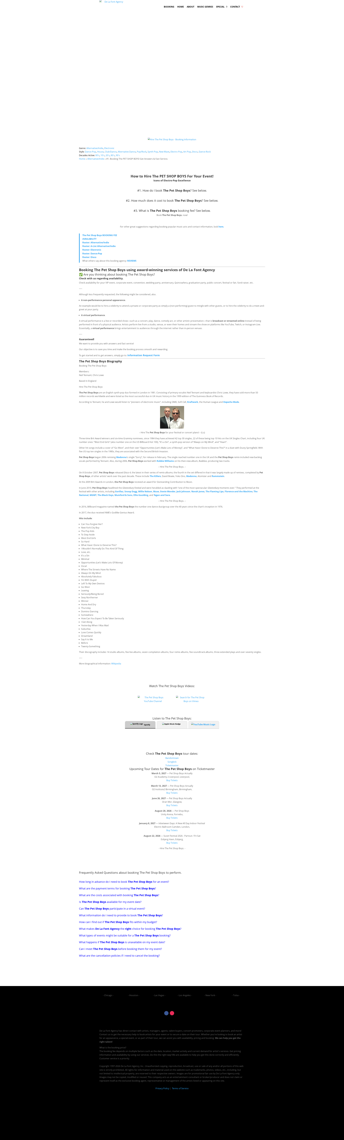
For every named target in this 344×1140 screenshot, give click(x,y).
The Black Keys (105, 495)
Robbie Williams (165, 460)
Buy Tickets (172, 780)
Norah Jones (198, 491)
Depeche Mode (231, 402)
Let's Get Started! (217, 91)
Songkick (172, 761)
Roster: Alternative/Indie (95, 242)
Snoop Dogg (130, 491)
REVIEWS (131, 260)
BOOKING (169, 6)
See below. (199, 190)
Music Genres (205, 6)
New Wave (164, 151)
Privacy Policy (162, 1088)
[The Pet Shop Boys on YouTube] (153, 701)
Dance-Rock (205, 151)
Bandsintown (172, 758)
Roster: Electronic (91, 249)
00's (97, 155)
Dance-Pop (90, 151)
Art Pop (187, 151)
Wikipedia (116, 663)
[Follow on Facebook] (166, 1013)
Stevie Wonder (167, 491)
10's (103, 155)
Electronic (109, 148)
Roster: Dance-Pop (92, 253)
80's (113, 155)
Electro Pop (176, 151)
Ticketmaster (172, 765)
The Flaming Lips (215, 491)
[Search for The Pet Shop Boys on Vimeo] (191, 701)
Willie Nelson (145, 491)
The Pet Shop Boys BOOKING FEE (99, 235)
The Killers (155, 476)
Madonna (121, 457)
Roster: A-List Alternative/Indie (99, 246)
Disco (195, 151)
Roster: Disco (89, 257)
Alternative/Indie (94, 148)
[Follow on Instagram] (172, 1013)
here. (221, 226)
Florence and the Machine (238, 491)
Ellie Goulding (140, 495)
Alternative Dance (127, 151)
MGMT (93, 495)
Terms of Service (180, 1088)
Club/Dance (111, 151)
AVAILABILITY (89, 238)
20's (108, 155)
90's (118, 155)
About (190, 6)
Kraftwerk (192, 402)
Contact (235, 6)
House (100, 151)
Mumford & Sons (123, 495)
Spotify (147, 725)
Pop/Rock (141, 151)
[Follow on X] (177, 1013)
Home (180, 6)
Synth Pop (153, 151)
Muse (156, 491)
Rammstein (218, 476)
